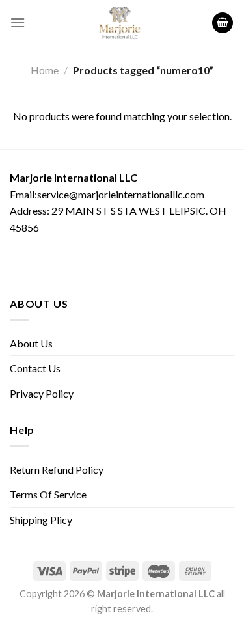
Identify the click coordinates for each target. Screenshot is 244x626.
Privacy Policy (42, 393)
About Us (31, 343)
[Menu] (17, 22)
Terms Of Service (48, 494)
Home (45, 70)
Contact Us (35, 368)
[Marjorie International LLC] (120, 23)
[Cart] (222, 23)
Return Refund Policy (56, 469)
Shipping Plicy (41, 519)
